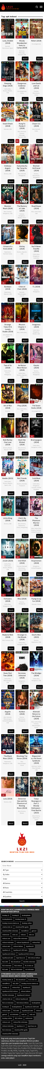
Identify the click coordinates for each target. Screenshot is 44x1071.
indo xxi (31, 935)
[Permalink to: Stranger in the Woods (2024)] (22, 622)
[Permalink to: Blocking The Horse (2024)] (22, 744)
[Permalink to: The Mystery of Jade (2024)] (22, 194)
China (22, 93)
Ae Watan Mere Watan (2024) (22, 367)
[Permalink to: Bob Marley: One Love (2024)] (7, 427)
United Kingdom (37, 488)
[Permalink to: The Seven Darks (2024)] (36, 393)
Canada (33, 487)
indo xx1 (15, 935)
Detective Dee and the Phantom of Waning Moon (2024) (22, 803)
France (22, 296)
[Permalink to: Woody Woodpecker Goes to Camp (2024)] (22, 28)
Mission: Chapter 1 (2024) (22, 326)
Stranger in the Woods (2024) (22, 637)
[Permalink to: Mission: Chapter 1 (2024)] (22, 312)
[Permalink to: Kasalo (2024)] (36, 353)
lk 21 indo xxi (29, 966)
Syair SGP (38, 1043)
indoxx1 (23, 935)
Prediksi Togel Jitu (13, 1048)
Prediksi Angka (36, 1048)
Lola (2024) (7, 799)
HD (3, 37)
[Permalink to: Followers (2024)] (7, 586)
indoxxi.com (6, 938)
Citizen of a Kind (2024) (7, 247)
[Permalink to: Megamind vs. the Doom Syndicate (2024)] (36, 744)
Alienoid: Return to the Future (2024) (36, 715)
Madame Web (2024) (7, 636)
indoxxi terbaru (18, 946)
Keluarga (22, 53)
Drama (5, 91)
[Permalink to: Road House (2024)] (36, 194)
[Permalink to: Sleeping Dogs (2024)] (7, 71)
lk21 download (15, 962)
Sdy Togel (15, 1053)
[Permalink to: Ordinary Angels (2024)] (7, 153)
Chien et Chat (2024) (22, 287)
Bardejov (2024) (7, 287)
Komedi (7, 46)
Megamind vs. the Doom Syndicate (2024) (36, 759)
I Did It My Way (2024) (22, 519)
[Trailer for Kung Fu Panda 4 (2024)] (17, 141)
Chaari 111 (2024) (36, 124)
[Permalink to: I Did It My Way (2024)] (22, 506)
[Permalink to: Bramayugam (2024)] (36, 427)
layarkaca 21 (6, 950)
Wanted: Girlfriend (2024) (36, 168)
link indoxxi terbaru (34, 958)
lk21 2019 (5, 962)
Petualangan (22, 294)
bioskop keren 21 (20, 919)
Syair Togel (24, 1053)
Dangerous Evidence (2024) (22, 85)
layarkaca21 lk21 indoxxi (26, 954)
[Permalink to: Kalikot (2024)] (22, 699)
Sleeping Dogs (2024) (7, 84)
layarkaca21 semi (7, 958)
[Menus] (41, 7)
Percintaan (5, 48)
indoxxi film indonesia (20, 938)
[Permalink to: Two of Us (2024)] (7, 353)
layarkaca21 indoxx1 (8, 954)
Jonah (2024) (7, 561)
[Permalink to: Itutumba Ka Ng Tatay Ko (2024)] (22, 153)
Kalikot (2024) (22, 712)
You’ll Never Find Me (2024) (36, 248)
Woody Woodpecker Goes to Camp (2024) (22, 44)
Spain (11, 48)
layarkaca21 (30, 946)
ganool (34, 931)
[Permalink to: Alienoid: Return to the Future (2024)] (36, 699)
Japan (36, 819)
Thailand (22, 485)
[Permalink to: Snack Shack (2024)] (7, 111)
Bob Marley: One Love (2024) (7, 442)
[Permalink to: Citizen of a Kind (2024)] (7, 234)
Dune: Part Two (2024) (7, 674)
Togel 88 (21, 1050)
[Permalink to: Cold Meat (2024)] (36, 466)
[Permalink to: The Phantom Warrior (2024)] (36, 506)
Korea (10, 254)
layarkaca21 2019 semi (20, 950)
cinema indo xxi (7, 927)
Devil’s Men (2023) (36, 636)
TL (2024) (36, 286)
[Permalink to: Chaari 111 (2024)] (36, 111)
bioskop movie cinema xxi (10, 923)
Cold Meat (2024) (36, 479)
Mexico (10, 483)
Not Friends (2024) (22, 479)
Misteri (10, 91)
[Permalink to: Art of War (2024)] (7, 393)
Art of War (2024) (8, 406)
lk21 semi (5, 969)
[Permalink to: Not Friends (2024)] (22, 466)
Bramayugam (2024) (36, 441)
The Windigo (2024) (36, 674)
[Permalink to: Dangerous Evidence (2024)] (22, 71)
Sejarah (24, 252)
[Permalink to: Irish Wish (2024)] (22, 548)
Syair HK (31, 1043)
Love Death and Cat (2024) (36, 85)
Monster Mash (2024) (8, 207)
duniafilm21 (25, 931)
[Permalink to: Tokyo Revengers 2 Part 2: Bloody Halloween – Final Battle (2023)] (36, 786)
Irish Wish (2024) (22, 562)
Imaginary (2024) (36, 325)
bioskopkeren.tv (7, 919)
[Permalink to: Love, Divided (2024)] (7, 28)
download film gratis (22, 927)
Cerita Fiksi (37, 528)
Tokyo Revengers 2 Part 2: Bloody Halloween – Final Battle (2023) (36, 806)
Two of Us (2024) (8, 366)
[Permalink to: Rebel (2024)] (36, 28)
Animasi (21, 51)
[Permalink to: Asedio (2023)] (7, 466)
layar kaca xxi (20, 958)
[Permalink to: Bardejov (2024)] (7, 274)
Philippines (22, 175)
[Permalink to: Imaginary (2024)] (36, 312)
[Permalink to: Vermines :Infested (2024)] (22, 661)
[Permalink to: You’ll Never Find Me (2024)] (36, 234)
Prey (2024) (22, 405)
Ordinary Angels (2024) (7, 168)
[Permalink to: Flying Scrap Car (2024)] (36, 586)
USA (24, 54)
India (36, 131)
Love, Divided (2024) (8, 42)
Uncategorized (36, 44)
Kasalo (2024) (36, 366)
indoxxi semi (6, 946)
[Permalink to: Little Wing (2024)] (7, 506)
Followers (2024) (8, 600)
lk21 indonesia (6, 966)
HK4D (15, 1050)
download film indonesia (10, 931)
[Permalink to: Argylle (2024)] (7, 699)
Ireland (20, 570)
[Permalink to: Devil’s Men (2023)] (36, 622)
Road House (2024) (36, 207)
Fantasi (36, 91)
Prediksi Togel (6, 1053)
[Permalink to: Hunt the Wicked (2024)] (22, 427)
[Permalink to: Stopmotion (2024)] (36, 548)
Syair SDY (4, 1046)
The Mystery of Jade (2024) (22, 208)
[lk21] (11, 7)
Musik (10, 448)
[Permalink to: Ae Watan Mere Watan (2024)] (22, 353)
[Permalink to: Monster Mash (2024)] (7, 194)
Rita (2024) (22, 599)
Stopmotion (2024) (36, 562)
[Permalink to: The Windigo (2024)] (36, 661)
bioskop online (27, 923)
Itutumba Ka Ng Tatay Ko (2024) (22, 168)
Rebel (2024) (36, 41)
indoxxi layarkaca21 (23, 942)
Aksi (19, 131)
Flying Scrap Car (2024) (36, 600)
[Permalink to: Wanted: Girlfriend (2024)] (36, 153)
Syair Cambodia (23, 1046)
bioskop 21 (5, 915)
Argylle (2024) (8, 712)
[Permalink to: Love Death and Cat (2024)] (36, 71)
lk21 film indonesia (29, 962)
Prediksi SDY (25, 1048)
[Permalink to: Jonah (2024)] (7, 548)
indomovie (5, 935)
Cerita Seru (7, 89)
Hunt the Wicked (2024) (22, 442)
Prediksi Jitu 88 (6, 1050)
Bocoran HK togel (35, 1053)
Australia (36, 258)
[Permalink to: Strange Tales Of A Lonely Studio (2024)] (7, 312)
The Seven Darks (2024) (36, 406)
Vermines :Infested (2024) (22, 675)
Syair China (13, 1046)
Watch (11, 59)
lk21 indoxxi (18, 966)
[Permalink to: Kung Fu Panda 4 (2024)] (22, 111)
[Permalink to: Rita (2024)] (22, 586)
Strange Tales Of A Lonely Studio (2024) (7, 328)
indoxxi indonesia (8, 942)
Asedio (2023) (7, 478)
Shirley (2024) (22, 247)
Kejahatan (7, 252)
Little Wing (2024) (7, 519)
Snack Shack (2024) (8, 124)
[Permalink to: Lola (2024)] (7, 786)
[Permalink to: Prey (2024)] (22, 393)
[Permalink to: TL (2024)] (36, 274)
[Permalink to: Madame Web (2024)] (7, 622)
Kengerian (6, 213)
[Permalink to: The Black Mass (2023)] (7, 744)
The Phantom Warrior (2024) (36, 521)
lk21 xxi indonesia (16, 969)
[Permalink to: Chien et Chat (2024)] (22, 274)
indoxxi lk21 (36, 942)
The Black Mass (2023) (7, 757)
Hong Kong (24, 527)
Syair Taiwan (33, 1046)
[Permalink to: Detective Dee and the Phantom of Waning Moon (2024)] (22, 786)
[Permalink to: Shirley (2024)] (22, 234)
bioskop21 (15, 915)
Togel (27, 1050)
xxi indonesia (29, 969)
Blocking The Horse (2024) (22, 757)
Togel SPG (33, 1050)
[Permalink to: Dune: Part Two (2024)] (7, 661)
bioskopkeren (26, 915)
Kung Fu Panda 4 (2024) (22, 125)
